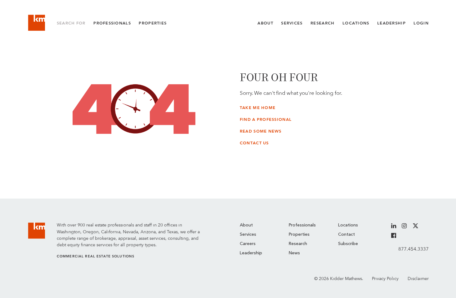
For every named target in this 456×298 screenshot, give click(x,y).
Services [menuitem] (248, 234)
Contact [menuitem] (346, 234)
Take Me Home (257, 107)
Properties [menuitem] (299, 234)
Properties (153, 23)
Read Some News (261, 131)
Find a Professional (266, 119)
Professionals (112, 23)
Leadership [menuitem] (251, 253)
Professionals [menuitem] (302, 225)
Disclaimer (418, 278)
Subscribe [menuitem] (348, 244)
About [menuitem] (246, 225)
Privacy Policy (385, 278)
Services (291, 23)
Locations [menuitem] (348, 225)
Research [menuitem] (298, 244)
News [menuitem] (294, 253)
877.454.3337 (413, 249)
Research (322, 23)
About (265, 23)
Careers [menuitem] (248, 244)
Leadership (391, 23)
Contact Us (254, 143)
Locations (355, 23)
